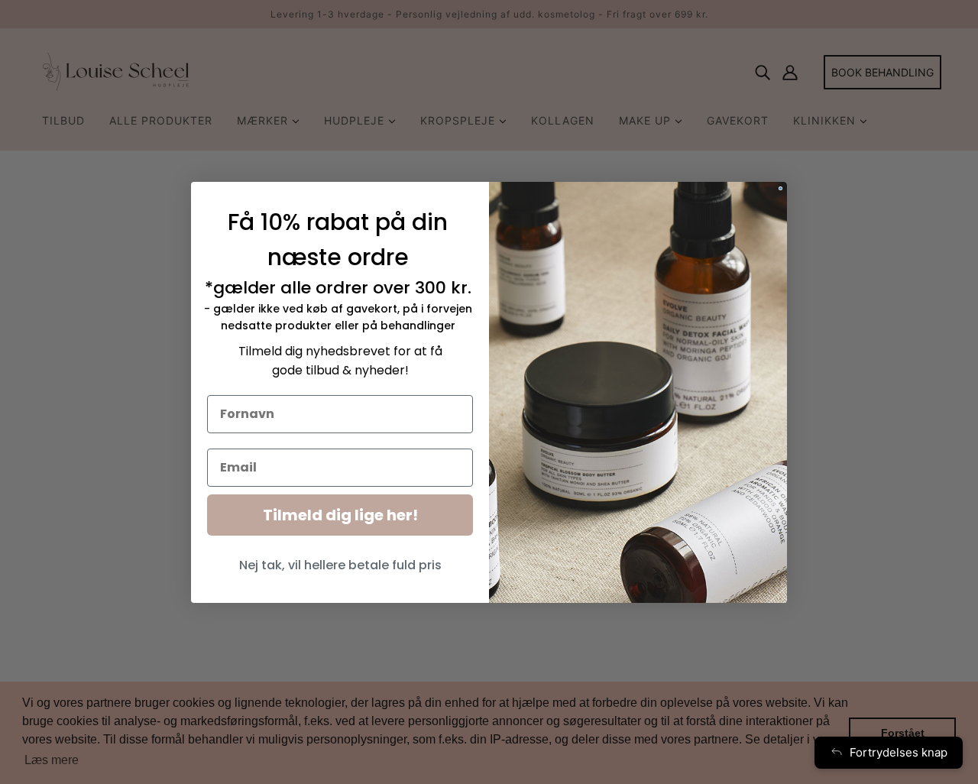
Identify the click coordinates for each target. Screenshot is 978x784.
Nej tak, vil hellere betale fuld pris (340, 565)
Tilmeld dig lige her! (340, 515)
